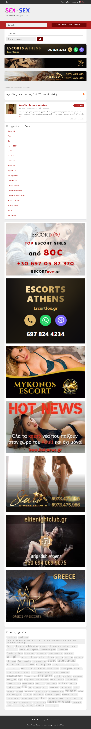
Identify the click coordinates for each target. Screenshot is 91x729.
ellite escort (11, 661)
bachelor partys (29, 653)
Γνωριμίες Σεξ (12, 181)
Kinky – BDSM (12, 146)
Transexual (11, 166)
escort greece (43, 664)
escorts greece (66, 669)
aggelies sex (12, 637)
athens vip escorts (12, 650)
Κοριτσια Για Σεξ (38, 694)
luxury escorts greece (42, 679)
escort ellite (30, 665)
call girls (13, 656)
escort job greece (72, 665)
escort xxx (78, 669)
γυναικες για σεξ (12, 702)
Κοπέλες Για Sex (13, 205)
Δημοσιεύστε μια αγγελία (69, 25)
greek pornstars (77, 676)
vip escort (70, 690)
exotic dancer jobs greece (40, 672)
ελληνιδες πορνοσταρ (39, 702)
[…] (20, 116)
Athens (10, 646)
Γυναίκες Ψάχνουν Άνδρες (16, 195)
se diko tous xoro (13, 687)
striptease (68, 687)
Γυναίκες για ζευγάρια (15, 190)
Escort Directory (15, 664)
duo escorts (69, 657)
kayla (20, 679)
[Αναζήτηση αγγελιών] (40, 39)
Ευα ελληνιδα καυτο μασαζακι (33, 105)
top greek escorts (41, 691)
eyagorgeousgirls (32, 108)
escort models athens (13, 669)
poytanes (73, 683)
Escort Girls (11, 131)
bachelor (22, 650)
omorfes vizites (28, 683)
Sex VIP (45, 687)
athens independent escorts (63, 646)
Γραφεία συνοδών (13, 185)
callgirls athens (46, 657)
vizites (80, 691)
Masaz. (53, 679)
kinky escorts (29, 679)
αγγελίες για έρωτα (53, 694)
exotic (9, 672)
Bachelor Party (62, 650)
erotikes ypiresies (39, 661)
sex (24, 686)
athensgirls (43, 646)
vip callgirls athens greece (56, 691)
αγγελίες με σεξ (13, 698)
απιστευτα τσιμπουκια (55, 698)
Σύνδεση (82, 2)
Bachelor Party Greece (15, 653)
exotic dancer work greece (60, 672)
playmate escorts (52, 683)
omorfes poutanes (14, 683)
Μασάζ (24, 108)
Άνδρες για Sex (13, 176)
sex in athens (37, 687)
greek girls (57, 676)
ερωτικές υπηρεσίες (58, 701)
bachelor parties (32, 650)
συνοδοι (40, 705)
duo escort (59, 657)
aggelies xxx (23, 637)
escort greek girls (58, 665)
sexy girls (54, 687)
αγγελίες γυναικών (69, 694)
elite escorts (78, 657)
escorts (26, 668)
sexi (30, 687)
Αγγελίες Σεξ (12, 171)
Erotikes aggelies (24, 661)
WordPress (61, 725)
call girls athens (29, 657)
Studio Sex (11, 161)
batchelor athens (41, 653)
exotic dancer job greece (21, 672)
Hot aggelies (12, 679)
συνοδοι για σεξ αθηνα (52, 706)
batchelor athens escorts (55, 653)
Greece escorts (30, 676)
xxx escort (27, 694)
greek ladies (67, 676)
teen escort (10, 691)
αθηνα (43, 698)
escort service (53, 669)
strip (61, 687)
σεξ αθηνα (30, 706)
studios (76, 687)
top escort (19, 691)
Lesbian (10, 151)
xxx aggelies (17, 694)
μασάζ (9, 706)
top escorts (29, 691)
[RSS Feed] (6, 2)
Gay (9, 141)
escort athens (66, 660)
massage (61, 679)
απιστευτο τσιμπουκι (72, 698)
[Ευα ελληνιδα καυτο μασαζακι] (11, 113)
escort (52, 660)
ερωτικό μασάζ (76, 702)
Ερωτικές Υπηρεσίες (14, 200)
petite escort (40, 683)
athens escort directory (26, 646)
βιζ (82, 698)
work (8, 694)
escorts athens (39, 669)
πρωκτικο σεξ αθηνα (19, 706)
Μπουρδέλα (12, 215)
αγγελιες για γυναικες (29, 698)
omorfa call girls (71, 679)
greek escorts (45, 675)
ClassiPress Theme (33, 725)
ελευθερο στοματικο (25, 702)
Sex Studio (11, 156)
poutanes (63, 683)
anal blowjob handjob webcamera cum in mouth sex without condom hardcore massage (42, 641)
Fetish (10, 136)
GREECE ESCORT (15, 676)
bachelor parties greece (48, 650)
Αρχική (7, 87)
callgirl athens (68, 653)
